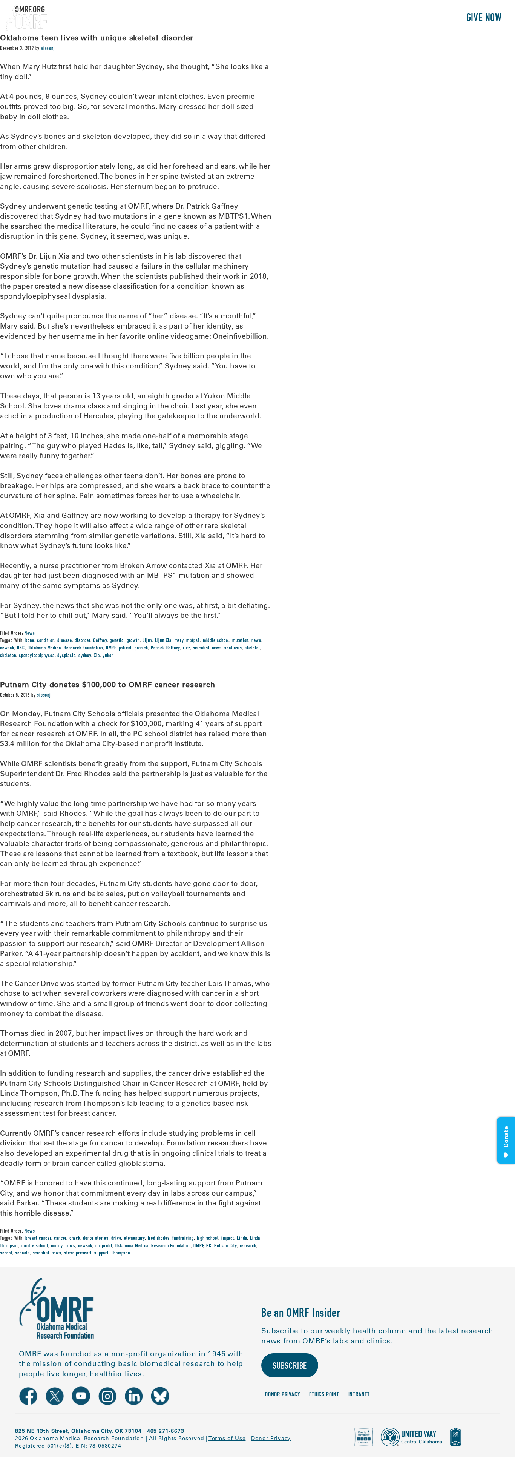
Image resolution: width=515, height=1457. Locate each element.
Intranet (359, 1395)
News (30, 633)
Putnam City (225, 1246)
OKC (21, 648)
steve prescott (77, 1253)
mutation (240, 640)
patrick (141, 648)
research (248, 1246)
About (295, 18)
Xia (97, 656)
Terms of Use (227, 1438)
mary (179, 640)
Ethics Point (324, 1395)
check (74, 1238)
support (101, 1253)
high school (208, 1238)
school (6, 1253)
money (57, 1246)
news (256, 640)
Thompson (120, 1253)
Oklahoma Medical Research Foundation (65, 648)
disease (64, 640)
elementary (134, 1238)
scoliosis (233, 648)
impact (227, 1238)
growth (133, 640)
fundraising (183, 1238)
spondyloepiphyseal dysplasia (47, 656)
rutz (186, 648)
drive (116, 1238)
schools (22, 1253)
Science (332, 18)
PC (209, 1246)
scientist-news (207, 648)
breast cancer (38, 1238)
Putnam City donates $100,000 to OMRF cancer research (107, 684)
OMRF (111, 648)
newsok (7, 648)
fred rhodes (159, 1238)
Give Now (484, 18)
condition (45, 640)
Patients (373, 18)
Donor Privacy (282, 1395)
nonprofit (103, 1246)
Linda (242, 1238)
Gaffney (100, 640)
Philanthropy (426, 18)
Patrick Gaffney (165, 648)
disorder (82, 640)
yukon (108, 656)
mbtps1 (193, 640)
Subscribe (290, 1366)
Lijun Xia (163, 640)
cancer (60, 1238)
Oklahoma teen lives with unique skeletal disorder (96, 37)
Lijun (147, 640)
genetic (117, 640)
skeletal (252, 648)
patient (125, 648)
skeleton (8, 656)
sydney (84, 656)
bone (29, 640)
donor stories (95, 1238)
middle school (216, 640)
